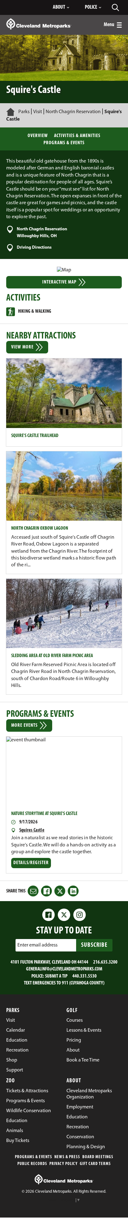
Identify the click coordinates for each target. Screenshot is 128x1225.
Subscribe (94, 945)
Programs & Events (64, 142)
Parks (24, 111)
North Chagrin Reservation (73, 111)
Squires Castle (31, 830)
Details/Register (31, 864)
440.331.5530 (84, 976)
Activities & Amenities (77, 135)
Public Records (32, 1164)
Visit (37, 111)
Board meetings (97, 1157)
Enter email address (37, 945)
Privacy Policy (63, 1164)
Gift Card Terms (95, 1164)
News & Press (67, 1157)
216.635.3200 (105, 962)
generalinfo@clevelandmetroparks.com (64, 969)
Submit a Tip (56, 976)
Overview (38, 135)
